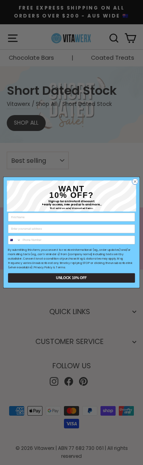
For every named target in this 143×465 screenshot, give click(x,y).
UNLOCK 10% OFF (71, 278)
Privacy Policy (43, 268)
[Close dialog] (135, 181)
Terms (60, 268)
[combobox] (14, 240)
